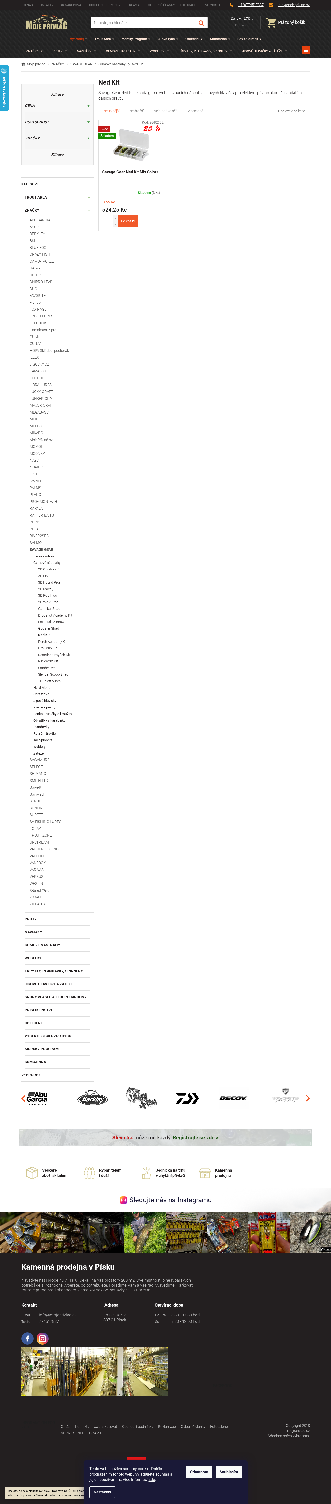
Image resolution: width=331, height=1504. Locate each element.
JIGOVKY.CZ (39, 364)
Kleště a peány (44, 707)
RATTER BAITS (42, 515)
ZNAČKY (32, 210)
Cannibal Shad (49, 609)
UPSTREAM (39, 842)
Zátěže (38, 753)
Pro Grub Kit (47, 648)
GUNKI (35, 337)
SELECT (36, 767)
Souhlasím (229, 1472)
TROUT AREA (36, 197)
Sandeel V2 (46, 668)
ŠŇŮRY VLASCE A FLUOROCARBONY (55, 997)
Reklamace (134, 5)
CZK (247, 19)
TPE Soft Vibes (49, 681)
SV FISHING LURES (45, 822)
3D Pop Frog (47, 595)
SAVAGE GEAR (41, 549)
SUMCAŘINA (35, 1062)
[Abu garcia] (37, 1098)
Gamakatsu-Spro (43, 330)
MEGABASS (39, 412)
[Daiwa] (187, 1098)
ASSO (34, 227)
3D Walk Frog (48, 602)
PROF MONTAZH (43, 501)
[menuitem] (34, 51)
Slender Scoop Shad (53, 674)
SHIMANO (38, 773)
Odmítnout (199, 1472)
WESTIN (36, 883)
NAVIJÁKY (33, 932)
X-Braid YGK (39, 890)
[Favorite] (286, 1098)
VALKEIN (37, 856)
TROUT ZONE (41, 835)
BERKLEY (37, 234)
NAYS (34, 460)
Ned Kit (44, 635)
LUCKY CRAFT (41, 392)
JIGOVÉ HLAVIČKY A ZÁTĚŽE (49, 984)
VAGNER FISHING (44, 849)
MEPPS (36, 426)
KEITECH (37, 378)
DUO (33, 289)
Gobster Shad (48, 628)
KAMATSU (38, 371)
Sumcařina (218, 39)
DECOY (35, 275)
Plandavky (41, 727)
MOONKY (37, 453)
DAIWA (35, 268)
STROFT (36, 801)
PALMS (35, 488)
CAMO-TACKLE (42, 261)
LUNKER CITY (41, 398)
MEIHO (35, 419)
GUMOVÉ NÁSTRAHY (42, 945)
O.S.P (34, 474)
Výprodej (77, 39)
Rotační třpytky (45, 733)
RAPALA (36, 508)
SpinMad (37, 794)
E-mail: (26, 1315)
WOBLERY (33, 958)
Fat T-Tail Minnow (51, 622)
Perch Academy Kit (52, 642)
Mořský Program (134, 39)
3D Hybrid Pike (49, 582)
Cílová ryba (166, 39)
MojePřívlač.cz (41, 440)
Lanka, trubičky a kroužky (52, 714)
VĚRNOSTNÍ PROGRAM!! (81, 1433)
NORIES (36, 467)
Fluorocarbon (43, 556)
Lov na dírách (247, 39)
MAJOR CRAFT (42, 405)
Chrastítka (41, 694)
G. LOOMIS (38, 323)
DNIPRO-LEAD (41, 282)
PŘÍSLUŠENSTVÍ (38, 1010)
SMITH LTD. (39, 780)
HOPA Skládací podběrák (49, 350)
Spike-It (35, 787)
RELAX (35, 529)
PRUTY (31, 919)
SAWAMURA (39, 760)
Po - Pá (160, 1315)
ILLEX (34, 357)
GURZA (35, 343)
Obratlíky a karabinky (49, 720)
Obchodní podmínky (104, 5)
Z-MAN (35, 897)
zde (152, 1479)
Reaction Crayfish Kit (54, 655)
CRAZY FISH (40, 254)
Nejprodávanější (166, 111)
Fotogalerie (190, 5)
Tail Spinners (42, 740)
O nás (28, 5)
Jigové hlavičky (44, 701)
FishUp (35, 302)
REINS (35, 522)
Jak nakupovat (71, 5)
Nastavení (102, 1492)
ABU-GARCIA (40, 220)
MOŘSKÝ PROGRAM (42, 1049)
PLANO (35, 495)
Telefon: (27, 1322)
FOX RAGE (38, 309)
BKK (33, 241)
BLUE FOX (38, 247)
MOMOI (36, 446)
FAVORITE (38, 295)
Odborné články (161, 5)
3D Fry (43, 576)
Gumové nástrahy (47, 563)
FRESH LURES (41, 316)
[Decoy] (234, 1098)
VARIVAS (37, 870)
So (156, 1322)
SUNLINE (37, 808)
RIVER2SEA (39, 536)
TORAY (35, 828)
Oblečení (192, 39)
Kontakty (46, 5)
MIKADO (36, 433)
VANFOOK (38, 863)
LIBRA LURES (41, 385)
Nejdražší (136, 111)
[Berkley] (93, 1098)
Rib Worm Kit (48, 661)
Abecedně (195, 111)
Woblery (39, 747)
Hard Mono (41, 688)
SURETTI (37, 815)
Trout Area (102, 39)
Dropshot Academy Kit (55, 615)
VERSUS (36, 876)
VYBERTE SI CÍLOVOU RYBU (48, 1036)
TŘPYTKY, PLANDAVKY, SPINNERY (54, 971)
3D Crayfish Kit (49, 569)
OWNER (36, 481)
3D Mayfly (45, 589)
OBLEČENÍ (33, 1023)
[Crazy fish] (141, 1098)
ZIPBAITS (37, 904)
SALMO (36, 543)
